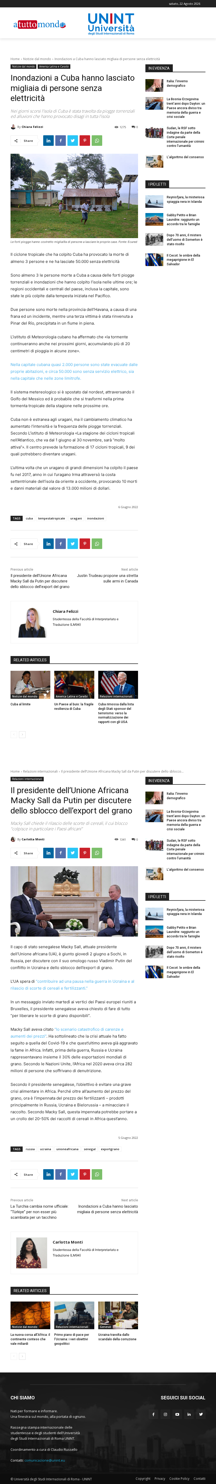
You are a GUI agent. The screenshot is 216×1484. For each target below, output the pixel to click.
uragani (76, 518)
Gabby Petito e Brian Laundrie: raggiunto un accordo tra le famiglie (183, 219)
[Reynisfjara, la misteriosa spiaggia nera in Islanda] (154, 201)
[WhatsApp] (97, 140)
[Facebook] (60, 140)
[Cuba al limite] (30, 685)
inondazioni (95, 518)
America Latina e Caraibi (54, 66)
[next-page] (22, 734)
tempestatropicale (51, 518)
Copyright (143, 1478)
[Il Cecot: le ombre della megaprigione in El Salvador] (154, 259)
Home (15, 59)
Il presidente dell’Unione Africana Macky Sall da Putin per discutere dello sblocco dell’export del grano (40, 581)
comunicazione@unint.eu (44, 1460)
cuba (29, 518)
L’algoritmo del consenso (185, 157)
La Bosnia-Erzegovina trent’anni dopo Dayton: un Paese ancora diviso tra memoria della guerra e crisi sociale (186, 108)
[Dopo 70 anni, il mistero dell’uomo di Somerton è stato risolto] (154, 239)
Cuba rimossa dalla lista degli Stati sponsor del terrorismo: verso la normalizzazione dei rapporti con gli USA (116, 713)
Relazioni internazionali (116, 696)
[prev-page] (14, 734)
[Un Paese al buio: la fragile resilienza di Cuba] (74, 685)
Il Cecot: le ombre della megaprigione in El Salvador (183, 260)
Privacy (160, 1478)
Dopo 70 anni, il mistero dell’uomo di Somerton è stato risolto (185, 239)
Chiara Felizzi (32, 127)
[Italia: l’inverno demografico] (154, 85)
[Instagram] (165, 1414)
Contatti (199, 1478)
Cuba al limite (21, 704)
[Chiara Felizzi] (14, 126)
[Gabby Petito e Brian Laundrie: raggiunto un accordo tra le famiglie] (154, 219)
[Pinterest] (85, 140)
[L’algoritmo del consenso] (154, 161)
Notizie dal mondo (37, 59)
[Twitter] (72, 140)
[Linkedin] (48, 140)
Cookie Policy (179, 1478)
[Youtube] (177, 1414)
